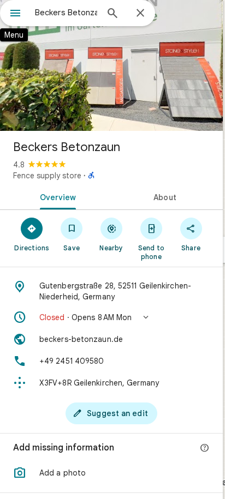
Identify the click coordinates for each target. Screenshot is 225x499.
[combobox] (66, 12)
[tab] (55, 196)
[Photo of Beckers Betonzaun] (111, 65)
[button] (111, 317)
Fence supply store (47, 176)
